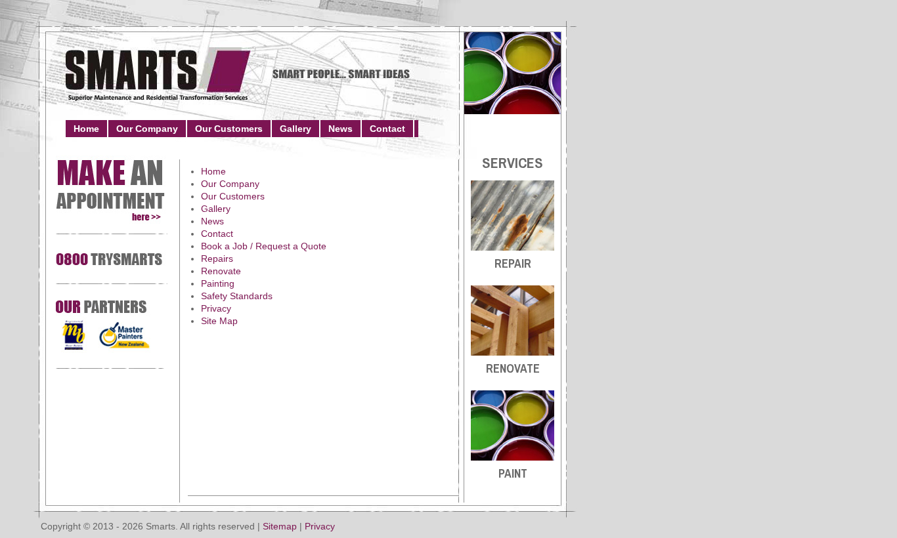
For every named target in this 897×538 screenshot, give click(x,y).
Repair (512, 263)
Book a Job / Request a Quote (263, 246)
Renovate (221, 271)
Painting (217, 283)
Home (86, 128)
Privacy (216, 308)
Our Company (147, 128)
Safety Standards (237, 296)
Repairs (217, 258)
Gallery (295, 128)
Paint (512, 473)
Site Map (219, 321)
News (340, 128)
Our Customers (229, 128)
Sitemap (280, 526)
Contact (387, 128)
